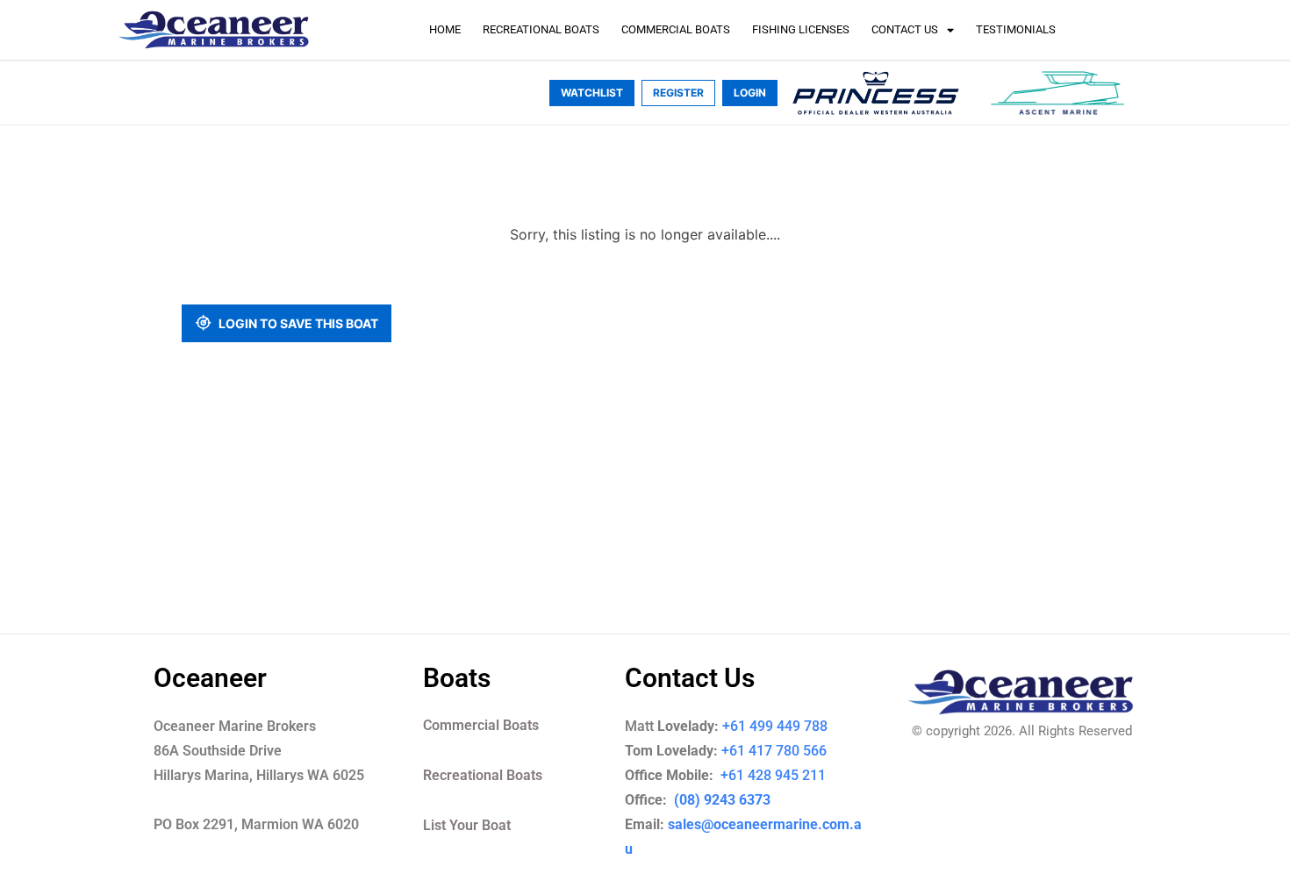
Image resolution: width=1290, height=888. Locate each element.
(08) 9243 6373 (720, 799)
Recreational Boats (541, 29)
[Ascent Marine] (1057, 93)
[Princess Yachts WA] (876, 93)
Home (445, 29)
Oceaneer (210, 677)
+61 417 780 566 (774, 750)
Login (750, 92)
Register (678, 92)
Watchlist (592, 92)
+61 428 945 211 (785, 775)
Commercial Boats (675, 29)
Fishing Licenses (800, 29)
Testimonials (1016, 29)
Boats (457, 677)
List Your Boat (467, 825)
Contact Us (904, 29)
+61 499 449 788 (775, 726)
